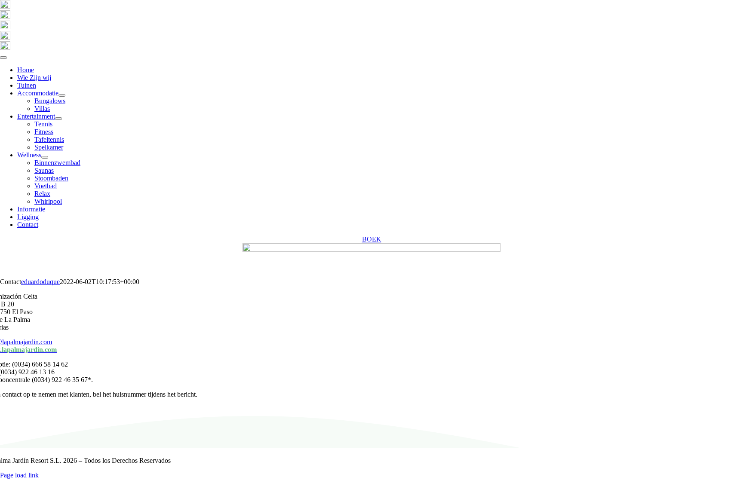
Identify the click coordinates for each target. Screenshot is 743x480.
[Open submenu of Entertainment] (58, 118)
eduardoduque (40, 281)
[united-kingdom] (5, 27)
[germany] (5, 16)
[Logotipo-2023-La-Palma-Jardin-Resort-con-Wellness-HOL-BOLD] (371, 249)
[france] (5, 47)
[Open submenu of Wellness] (44, 157)
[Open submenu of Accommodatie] (61, 95)
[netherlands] (5, 37)
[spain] (5, 6)
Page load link (19, 475)
